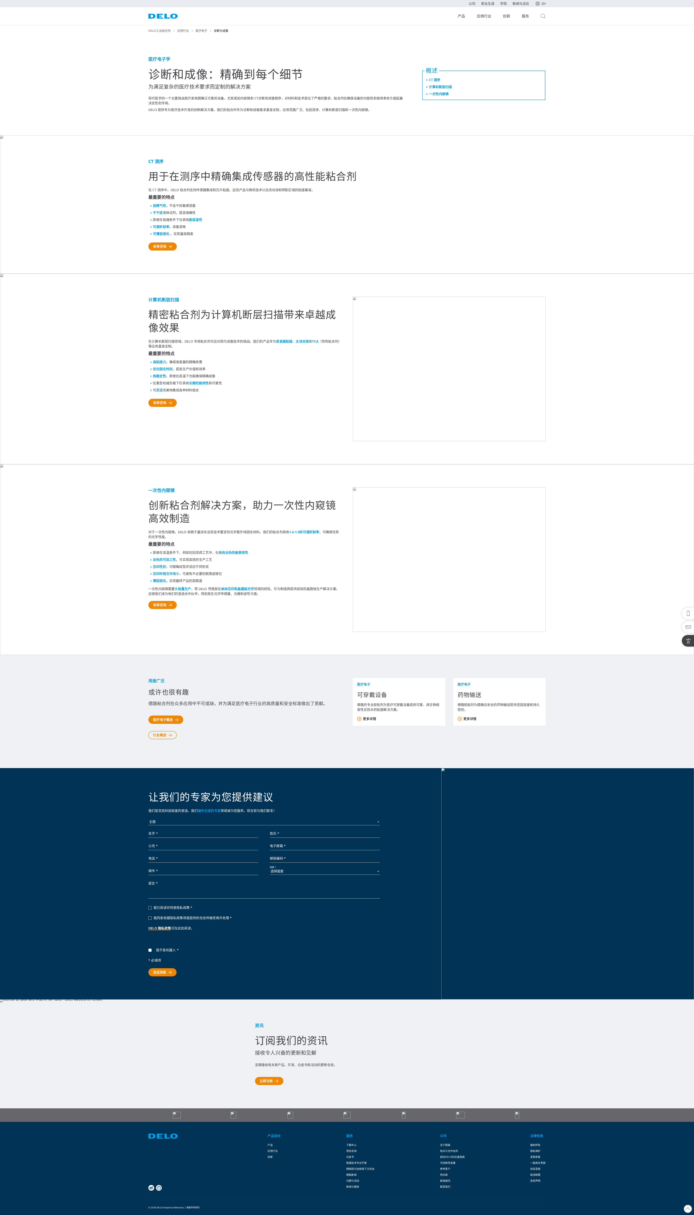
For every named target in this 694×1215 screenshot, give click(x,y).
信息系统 (535, 1168)
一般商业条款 (538, 1162)
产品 (461, 16)
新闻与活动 (521, 3)
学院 (503, 3)
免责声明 (535, 1180)
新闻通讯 (445, 1180)
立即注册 (266, 1081)
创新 (506, 16)
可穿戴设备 (372, 695)
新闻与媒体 (352, 1186)
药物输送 (470, 695)
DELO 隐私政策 (159, 928)
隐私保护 (535, 1151)
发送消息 (159, 972)
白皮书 (350, 1157)
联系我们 (445, 1186)
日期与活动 (352, 1180)
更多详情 (369, 719)
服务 (525, 16)
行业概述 (159, 735)
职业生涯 (487, 3)
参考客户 (445, 1168)
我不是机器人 (166, 950)
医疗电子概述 (163, 720)
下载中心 (351, 1145)
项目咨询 (351, 1151)
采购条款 (535, 1157)
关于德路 (445, 1145)
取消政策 (535, 1174)
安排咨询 (159, 246)
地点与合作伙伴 (449, 1151)
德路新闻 (351, 1174)
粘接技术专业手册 (356, 1162)
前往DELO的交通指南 (452, 1157)
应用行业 (484, 16)
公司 (472, 3)
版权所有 (535, 1145)
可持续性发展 (447, 1162)
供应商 (444, 1174)
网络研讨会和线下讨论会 (360, 1168)
